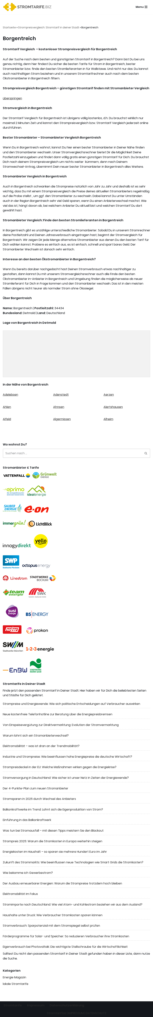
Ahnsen (58, 407)
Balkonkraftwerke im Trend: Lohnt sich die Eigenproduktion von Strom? (53, 809)
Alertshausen (113, 407)
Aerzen (109, 394)
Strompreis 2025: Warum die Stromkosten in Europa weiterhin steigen (52, 841)
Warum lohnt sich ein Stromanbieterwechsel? (36, 735)
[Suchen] (146, 453)
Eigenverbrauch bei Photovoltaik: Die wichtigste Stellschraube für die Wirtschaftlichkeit (65, 947)
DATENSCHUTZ (96, 1013)
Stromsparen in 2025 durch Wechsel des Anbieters (39, 799)
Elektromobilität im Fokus (20, 894)
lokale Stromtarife (15, 984)
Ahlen (7, 407)
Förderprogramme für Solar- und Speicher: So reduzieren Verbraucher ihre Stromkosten (66, 936)
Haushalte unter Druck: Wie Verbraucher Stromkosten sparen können (52, 915)
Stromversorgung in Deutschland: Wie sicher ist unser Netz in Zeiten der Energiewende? (66, 778)
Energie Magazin (14, 977)
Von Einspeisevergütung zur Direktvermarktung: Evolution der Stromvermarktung (61, 725)
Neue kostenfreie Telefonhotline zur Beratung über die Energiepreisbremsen (57, 714)
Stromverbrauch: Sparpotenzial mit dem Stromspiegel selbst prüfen (51, 925)
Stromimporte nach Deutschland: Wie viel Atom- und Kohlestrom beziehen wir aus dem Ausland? (72, 904)
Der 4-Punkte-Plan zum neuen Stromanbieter (35, 788)
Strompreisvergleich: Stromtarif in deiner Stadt (48, 27)
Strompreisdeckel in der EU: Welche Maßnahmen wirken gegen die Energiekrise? (59, 767)
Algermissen (62, 419)
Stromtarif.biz (56, 1013)
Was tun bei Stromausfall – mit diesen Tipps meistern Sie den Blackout (53, 830)
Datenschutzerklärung (67, 1005)
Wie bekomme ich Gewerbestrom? (28, 873)
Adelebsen (10, 394)
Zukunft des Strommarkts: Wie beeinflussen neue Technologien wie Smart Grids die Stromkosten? (73, 862)
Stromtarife (13, 1005)
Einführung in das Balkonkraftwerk (27, 820)
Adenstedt (61, 394)
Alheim (108, 419)
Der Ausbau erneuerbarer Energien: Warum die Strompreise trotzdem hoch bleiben (62, 883)
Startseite (9, 27)
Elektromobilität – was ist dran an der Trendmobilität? (41, 746)
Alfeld (7, 419)
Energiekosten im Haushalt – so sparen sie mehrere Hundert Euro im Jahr (55, 852)
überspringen (12, 98)
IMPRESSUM (76, 1013)
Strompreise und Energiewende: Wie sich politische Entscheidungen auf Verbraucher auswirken (71, 704)
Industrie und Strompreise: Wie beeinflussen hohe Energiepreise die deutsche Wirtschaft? (67, 756)
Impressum (35, 1005)
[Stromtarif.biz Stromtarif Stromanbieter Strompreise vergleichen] (28, 7)
